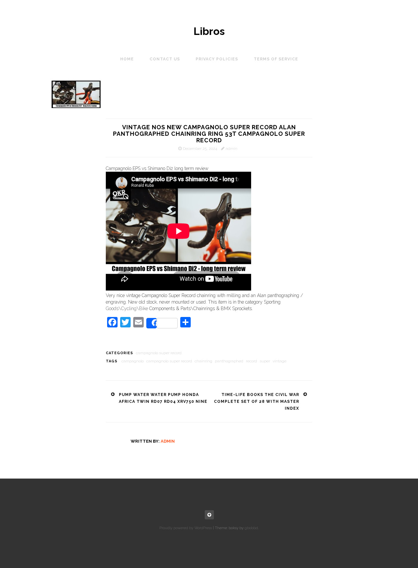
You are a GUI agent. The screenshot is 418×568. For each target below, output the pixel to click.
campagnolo (132, 361)
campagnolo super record (159, 353)
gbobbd (251, 528)
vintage (279, 361)
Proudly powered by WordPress (185, 528)
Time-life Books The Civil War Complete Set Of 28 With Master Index (256, 401)
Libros (209, 31)
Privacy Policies (217, 59)
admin (231, 148)
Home (127, 59)
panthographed (229, 361)
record (251, 361)
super (265, 361)
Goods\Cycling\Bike (127, 308)
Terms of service (276, 59)
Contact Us (165, 59)
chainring (203, 361)
